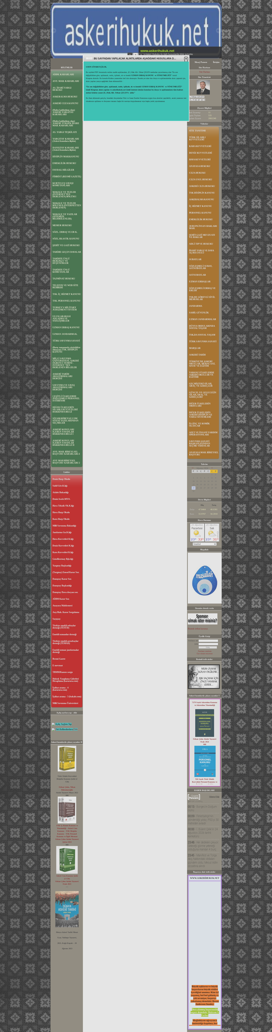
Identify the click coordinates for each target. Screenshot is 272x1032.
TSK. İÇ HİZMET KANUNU (67, 294)
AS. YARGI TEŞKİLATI (65, 132)
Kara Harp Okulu (61, 519)
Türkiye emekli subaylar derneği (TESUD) (64, 626)
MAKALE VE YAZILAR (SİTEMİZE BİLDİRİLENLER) (65, 216)
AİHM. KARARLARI (63, 74)
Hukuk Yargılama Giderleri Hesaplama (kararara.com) (66, 680)
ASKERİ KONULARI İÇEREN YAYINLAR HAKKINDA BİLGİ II (63, 442)
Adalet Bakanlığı (60, 492)
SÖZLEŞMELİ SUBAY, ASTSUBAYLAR (200, 267)
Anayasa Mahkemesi (62, 605)
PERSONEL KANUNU (200, 213)
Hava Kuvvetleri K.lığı (63, 539)
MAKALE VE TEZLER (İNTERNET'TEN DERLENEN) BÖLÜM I (64, 194)
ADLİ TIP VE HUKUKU (201, 244)
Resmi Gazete (59, 659)
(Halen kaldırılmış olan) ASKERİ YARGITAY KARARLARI (64, 112)
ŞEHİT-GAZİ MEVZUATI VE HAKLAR (202, 236)
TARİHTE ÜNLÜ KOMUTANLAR (61, 270)
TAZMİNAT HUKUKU (64, 278)
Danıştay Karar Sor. (62, 579)
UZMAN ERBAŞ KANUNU (66, 327)
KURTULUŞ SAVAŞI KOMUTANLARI (63, 184)
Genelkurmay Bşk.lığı (63, 559)
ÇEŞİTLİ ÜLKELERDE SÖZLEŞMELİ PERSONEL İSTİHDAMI (66, 398)
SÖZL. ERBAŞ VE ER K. (65, 232)
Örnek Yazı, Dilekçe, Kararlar (140, 62)
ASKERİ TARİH (197, 355)
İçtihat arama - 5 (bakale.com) (67, 696)
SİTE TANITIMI (197, 130)
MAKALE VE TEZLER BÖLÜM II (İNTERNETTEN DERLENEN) (67, 205)
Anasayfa (86, 62)
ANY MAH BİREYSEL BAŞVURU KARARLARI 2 (66, 461)
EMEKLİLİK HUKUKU (64, 163)
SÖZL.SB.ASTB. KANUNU (66, 238)
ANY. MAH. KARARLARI (66, 81)
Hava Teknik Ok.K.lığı (63, 505)
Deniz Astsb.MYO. (61, 499)
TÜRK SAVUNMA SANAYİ (66, 341)
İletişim (216, 62)
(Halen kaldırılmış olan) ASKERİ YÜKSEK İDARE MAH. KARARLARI (66, 123)
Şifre (196, 644)
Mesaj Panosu (201, 62)
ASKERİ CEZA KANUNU (65, 103)
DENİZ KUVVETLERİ (200, 153)
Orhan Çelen (64, 787)
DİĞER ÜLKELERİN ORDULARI (200, 404)
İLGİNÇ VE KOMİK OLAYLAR (199, 424)
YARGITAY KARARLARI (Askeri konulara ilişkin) (66, 140)
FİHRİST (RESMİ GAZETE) (67, 176)
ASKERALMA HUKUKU (65, 96)
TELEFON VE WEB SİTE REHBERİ (65, 286)
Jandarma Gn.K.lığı (62, 532)
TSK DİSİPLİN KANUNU (202, 193)
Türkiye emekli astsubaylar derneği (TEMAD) (65, 642)
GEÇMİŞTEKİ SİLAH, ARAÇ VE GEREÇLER (201, 384)
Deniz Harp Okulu (61, 479)
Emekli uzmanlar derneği (64, 634)
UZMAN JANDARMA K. (65, 334)
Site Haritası (204, 72)
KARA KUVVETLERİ (200, 146)
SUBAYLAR (195, 259)
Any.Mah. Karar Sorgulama (66, 612)
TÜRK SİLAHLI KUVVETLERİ (197, 138)
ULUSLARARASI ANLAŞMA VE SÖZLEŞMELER (62, 318)
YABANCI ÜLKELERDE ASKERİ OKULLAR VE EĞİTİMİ (201, 374)
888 (204, 744)
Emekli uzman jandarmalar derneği (66, 651)
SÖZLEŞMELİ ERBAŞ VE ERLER (202, 289)
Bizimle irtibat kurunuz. (198, 628)
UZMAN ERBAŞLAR (200, 281)
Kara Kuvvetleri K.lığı (63, 552)
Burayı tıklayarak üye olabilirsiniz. (100, 78)
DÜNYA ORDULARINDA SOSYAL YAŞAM (202, 327)
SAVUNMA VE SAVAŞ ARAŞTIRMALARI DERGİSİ (64, 387)
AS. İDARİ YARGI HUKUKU (62, 89)
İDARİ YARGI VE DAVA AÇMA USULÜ (201, 251)
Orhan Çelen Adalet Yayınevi (67, 839)
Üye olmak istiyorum (205, 654)
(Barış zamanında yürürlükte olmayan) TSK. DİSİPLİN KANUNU (66, 349)
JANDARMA (195, 306)
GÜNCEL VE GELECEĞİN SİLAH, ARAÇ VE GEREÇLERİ (202, 394)
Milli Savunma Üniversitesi (65, 703)
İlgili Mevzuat (103, 62)
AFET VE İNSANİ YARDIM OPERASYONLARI (203, 433)
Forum (118, 62)
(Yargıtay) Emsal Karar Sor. (66, 572)
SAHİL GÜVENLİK (199, 312)
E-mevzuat (58, 665)
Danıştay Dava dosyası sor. (65, 592)
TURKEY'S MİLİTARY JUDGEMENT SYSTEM (65, 308)
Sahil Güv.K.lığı (60, 485)
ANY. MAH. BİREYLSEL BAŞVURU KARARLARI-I (66, 452)
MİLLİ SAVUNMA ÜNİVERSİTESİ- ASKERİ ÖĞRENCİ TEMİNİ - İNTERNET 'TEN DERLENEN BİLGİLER (66, 363)
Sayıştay (57, 619)
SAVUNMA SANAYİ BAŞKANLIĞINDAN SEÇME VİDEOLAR (199, 443)
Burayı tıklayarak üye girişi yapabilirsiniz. (103, 76)
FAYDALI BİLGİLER (63, 170)
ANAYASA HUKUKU (199, 166)
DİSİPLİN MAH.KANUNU (66, 156)
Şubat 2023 (67, 842)
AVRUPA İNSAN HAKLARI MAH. (203, 227)
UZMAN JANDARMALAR (202, 319)
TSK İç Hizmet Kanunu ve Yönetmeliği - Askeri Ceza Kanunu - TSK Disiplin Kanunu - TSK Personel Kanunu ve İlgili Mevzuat (67, 831)
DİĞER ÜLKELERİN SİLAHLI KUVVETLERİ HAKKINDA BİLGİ (65, 409)
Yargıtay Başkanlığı (62, 565)
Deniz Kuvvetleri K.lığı (63, 545)
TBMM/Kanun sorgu (63, 672)
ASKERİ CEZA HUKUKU (202, 186)
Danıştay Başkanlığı (62, 585)
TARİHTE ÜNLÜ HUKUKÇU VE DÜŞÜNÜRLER (61, 260)
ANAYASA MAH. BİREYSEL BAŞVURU (203, 453)
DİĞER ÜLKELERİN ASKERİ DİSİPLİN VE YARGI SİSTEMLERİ (200, 414)
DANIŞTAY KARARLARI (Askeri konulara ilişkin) (66, 148)
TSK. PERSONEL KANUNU (66, 301)
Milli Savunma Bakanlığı (64, 525)
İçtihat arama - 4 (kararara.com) (60, 688)
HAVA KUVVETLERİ (200, 159)
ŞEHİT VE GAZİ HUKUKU (66, 245)
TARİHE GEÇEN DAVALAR (67, 252)
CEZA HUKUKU (197, 173)
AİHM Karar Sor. (61, 599)
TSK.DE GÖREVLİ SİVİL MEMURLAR (202, 298)
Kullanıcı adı (193, 641)
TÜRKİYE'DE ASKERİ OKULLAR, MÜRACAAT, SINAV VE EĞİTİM (202, 363)
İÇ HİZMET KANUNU (200, 206)
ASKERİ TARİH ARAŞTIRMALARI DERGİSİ (62, 376)
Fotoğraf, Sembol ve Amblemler (174, 62)
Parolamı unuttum (204, 651)
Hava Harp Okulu (61, 512)
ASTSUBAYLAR (197, 275)
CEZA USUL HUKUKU (200, 179)
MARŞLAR (195, 348)
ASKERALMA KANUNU (201, 199)
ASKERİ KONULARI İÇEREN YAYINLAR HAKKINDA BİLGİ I (63, 431)
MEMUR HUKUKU (62, 225)
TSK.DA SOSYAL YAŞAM (202, 335)
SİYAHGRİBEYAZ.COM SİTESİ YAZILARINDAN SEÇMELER (65, 420)
